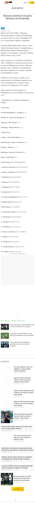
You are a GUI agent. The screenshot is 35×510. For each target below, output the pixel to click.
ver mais (16, 489)
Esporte (17, 8)
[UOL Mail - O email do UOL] (25, 3)
